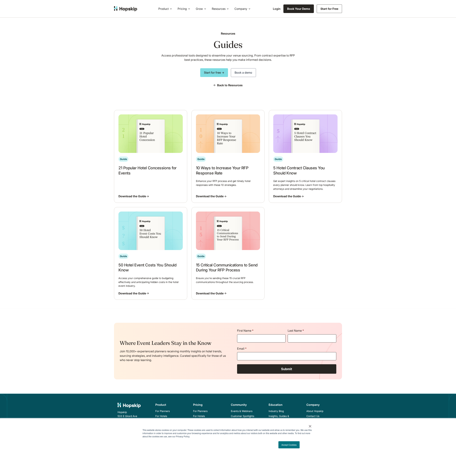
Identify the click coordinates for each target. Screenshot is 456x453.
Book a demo (243, 72)
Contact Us (312, 416)
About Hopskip (314, 411)
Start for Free (329, 9)
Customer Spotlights (242, 416)
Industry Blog (276, 411)
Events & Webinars (241, 411)
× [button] (310, 425)
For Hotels (161, 416)
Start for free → (214, 72)
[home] (125, 8)
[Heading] (150, 156)
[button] (165, 8)
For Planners (162, 411)
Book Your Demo (298, 9)
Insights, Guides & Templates (279, 418)
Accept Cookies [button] (289, 444)
